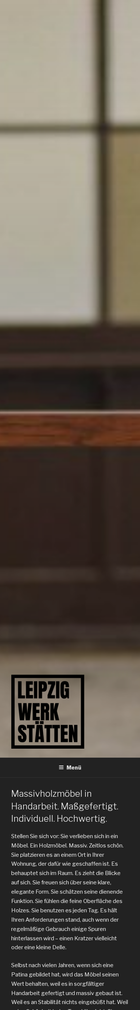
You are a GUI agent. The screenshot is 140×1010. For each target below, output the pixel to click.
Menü (73, 767)
